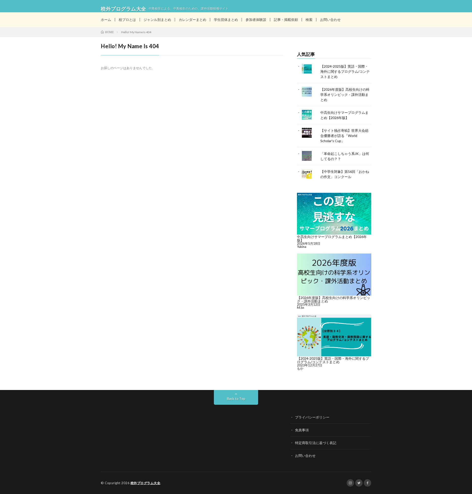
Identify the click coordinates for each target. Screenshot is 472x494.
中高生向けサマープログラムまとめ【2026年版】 (332, 238)
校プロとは (127, 19)
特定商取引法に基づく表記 (315, 443)
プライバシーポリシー (312, 417)
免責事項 (302, 430)
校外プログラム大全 (146, 483)
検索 (309, 19)
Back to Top (236, 398)
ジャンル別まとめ (157, 19)
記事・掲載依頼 (286, 19)
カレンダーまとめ (192, 19)
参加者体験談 (256, 19)
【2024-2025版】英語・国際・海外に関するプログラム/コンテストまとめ (345, 71)
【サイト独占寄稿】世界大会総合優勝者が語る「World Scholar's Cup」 (344, 135)
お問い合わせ (330, 19)
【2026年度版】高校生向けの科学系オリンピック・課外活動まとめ (344, 94)
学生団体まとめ (226, 19)
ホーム (106, 19)
